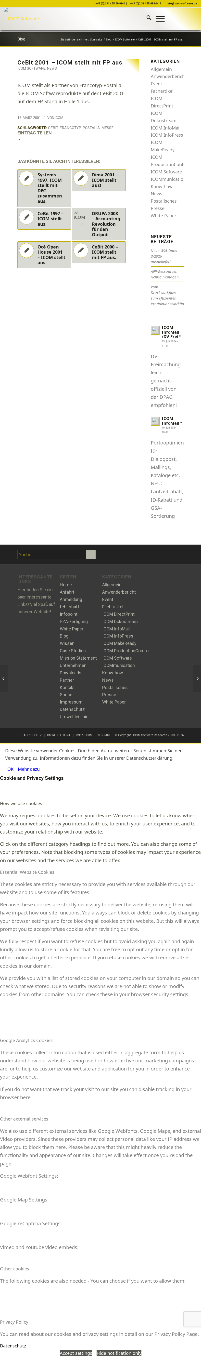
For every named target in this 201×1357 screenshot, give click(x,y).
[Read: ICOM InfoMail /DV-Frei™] (155, 330)
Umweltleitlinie (74, 716)
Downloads (70, 672)
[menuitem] (146, 19)
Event (156, 84)
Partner (67, 680)
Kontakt (67, 687)
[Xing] (122, 554)
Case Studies (73, 650)
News (52, 68)
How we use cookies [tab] (21, 803)
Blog (21, 39)
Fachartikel (162, 91)
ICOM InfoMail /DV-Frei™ (171, 332)
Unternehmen (73, 665)
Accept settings (76, 1353)
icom (59, 118)
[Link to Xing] (186, 18)
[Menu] (158, 19)
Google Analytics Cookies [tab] (26, 1040)
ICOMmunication (168, 179)
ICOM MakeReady (119, 643)
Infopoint (68, 614)
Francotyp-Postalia (80, 128)
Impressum (71, 702)
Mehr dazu (29, 769)
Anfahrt (67, 592)
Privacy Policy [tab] (14, 1322)
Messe (107, 128)
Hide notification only (119, 1353)
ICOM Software (31, 68)
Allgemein (161, 69)
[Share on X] (25, 139)
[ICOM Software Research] (21, 19)
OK (10, 769)
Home (66, 584)
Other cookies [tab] (14, 1269)
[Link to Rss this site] (193, 18)
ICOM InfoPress (167, 135)
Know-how (162, 186)
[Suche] (146, 19)
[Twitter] (110, 554)
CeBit (53, 128)
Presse (157, 208)
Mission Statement (78, 658)
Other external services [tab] (24, 1119)
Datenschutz (72, 709)
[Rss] (134, 554)
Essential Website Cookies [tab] (27, 872)
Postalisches (164, 201)
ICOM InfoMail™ (172, 421)
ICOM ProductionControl (126, 650)
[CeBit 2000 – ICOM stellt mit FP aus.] (4, 678)
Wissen (67, 643)
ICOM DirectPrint (118, 614)
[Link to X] (178, 18)
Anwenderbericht (169, 76)
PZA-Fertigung (74, 621)
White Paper (163, 216)
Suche (66, 694)
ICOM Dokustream (120, 621)
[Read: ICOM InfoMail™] (155, 421)
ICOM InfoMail (166, 128)
